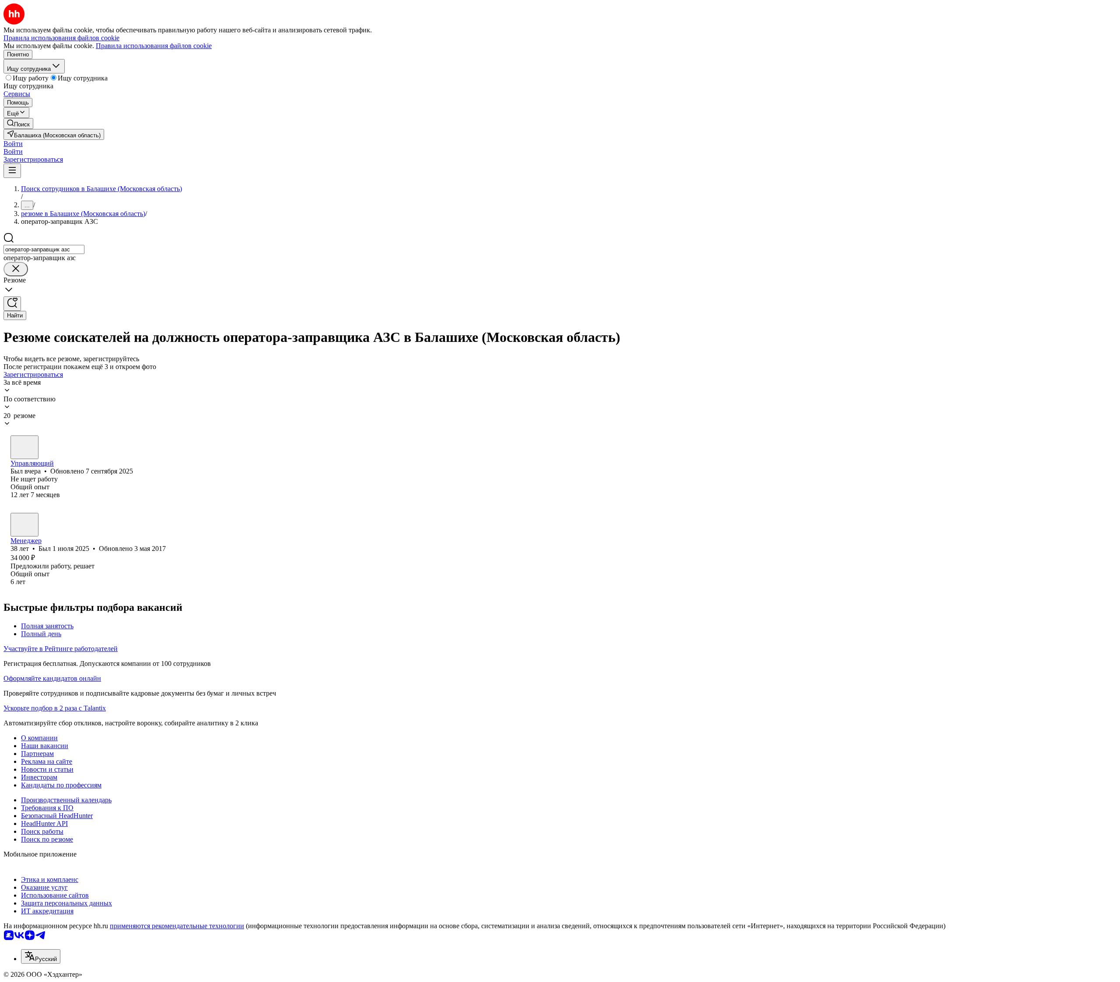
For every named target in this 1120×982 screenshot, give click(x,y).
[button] (13, 143)
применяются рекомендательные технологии (177, 926)
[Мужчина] (24, 447)
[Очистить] (16, 269)
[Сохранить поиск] (12, 303)
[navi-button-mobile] (12, 171)
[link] (18, 123)
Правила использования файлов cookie (154, 45)
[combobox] (44, 249)
